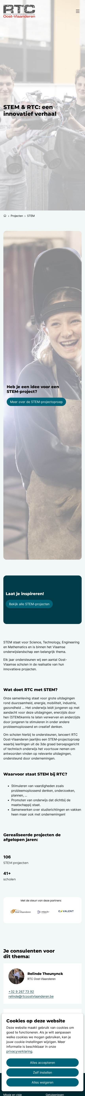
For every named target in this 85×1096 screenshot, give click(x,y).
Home (5, 215)
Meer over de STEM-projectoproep (36, 402)
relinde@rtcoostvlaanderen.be (31, 996)
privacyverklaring (19, 1051)
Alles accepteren (42, 1063)
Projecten (17, 215)
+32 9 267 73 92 (21, 992)
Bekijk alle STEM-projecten (29, 604)
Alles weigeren (42, 1082)
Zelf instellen (42, 1072)
